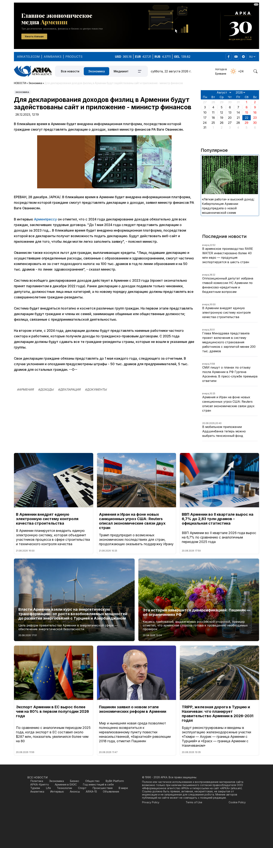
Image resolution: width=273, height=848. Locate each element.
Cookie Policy (237, 802)
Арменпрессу (45, 219)
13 (229, 112)
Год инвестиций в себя (98, 784)
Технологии (64, 788)
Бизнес (74, 781)
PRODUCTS (73, 56)
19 (221, 117)
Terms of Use (194, 802)
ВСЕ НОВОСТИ (37, 777)
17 (205, 117)
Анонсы (75, 791)
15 (246, 112)
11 (213, 112)
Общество (92, 781)
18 (213, 117)
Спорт (82, 788)
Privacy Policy (150, 802)
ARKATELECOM (28, 56)
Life (48, 788)
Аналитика (37, 791)
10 (205, 112)
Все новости (70, 71)
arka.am (236, 788)
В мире (123, 788)
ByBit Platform (114, 781)
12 (221, 112)
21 (238, 117)
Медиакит (121, 71)
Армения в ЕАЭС (66, 784)
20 (230, 117)
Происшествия (102, 788)
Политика (36, 781)
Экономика (96, 71)
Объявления (111, 791)
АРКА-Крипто (39, 784)
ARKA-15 (91, 791)
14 (238, 112)
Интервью (57, 791)
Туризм (35, 788)
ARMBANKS (52, 56)
